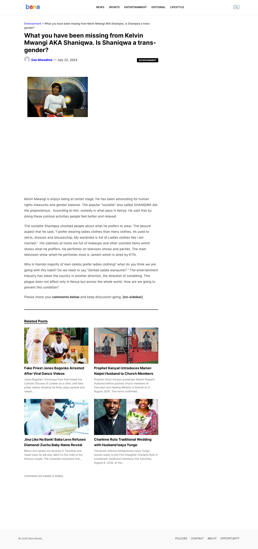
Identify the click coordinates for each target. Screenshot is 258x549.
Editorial (158, 7)
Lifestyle (177, 7)
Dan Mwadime (42, 60)
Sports (114, 7)
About (212, 538)
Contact (197, 538)
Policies (181, 538)
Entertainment (135, 7)
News (100, 7)
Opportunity (229, 538)
